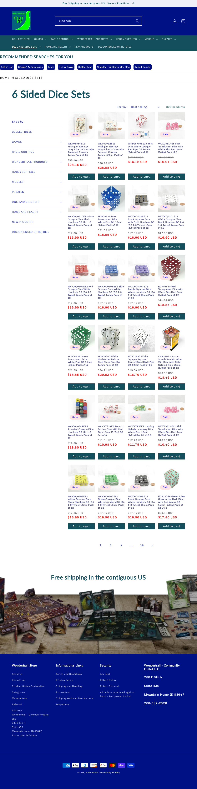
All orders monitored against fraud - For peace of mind (117, 694)
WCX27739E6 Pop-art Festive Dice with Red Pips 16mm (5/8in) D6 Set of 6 (111, 430)
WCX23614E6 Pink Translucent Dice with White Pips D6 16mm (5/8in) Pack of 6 (170, 147)
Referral (17, 704)
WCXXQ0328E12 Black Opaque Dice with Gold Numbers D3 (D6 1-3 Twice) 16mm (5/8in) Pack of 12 (141, 222)
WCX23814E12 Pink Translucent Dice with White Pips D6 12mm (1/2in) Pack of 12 (170, 430)
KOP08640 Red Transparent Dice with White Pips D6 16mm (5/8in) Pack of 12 (170, 290)
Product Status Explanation (28, 686)
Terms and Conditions (69, 674)
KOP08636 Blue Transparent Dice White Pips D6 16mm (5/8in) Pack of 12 (110, 220)
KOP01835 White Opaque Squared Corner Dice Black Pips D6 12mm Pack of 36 (141, 360)
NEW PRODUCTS (23, 222)
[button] (40, 39)
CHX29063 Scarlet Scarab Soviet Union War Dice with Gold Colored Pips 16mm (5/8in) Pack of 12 (170, 362)
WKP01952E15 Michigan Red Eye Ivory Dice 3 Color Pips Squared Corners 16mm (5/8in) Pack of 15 (111, 150)
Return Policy (108, 680)
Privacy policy (64, 680)
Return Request (109, 686)
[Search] (137, 21)
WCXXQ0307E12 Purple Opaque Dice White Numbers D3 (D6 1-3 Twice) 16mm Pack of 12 (141, 292)
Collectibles (85, 67)
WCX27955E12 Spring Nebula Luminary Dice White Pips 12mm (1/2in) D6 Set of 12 (141, 430)
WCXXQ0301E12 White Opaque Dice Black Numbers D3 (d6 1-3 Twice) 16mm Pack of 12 (171, 222)
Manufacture (20, 698)
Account (105, 674)
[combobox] (98, 21)
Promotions (63, 692)
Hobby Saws (66, 67)
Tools (51, 67)
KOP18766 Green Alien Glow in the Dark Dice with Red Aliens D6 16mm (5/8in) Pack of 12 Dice (171, 502)
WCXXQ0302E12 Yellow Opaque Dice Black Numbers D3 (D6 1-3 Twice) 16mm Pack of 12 (81, 502)
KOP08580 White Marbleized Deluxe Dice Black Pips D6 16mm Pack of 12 (109, 360)
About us (17, 674)
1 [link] (100, 545)
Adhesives (7, 67)
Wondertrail (92, 772)
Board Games (142, 67)
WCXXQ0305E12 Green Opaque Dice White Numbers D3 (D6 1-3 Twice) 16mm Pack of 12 (111, 502)
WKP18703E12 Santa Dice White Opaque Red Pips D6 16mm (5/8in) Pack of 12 (140, 147)
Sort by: (122, 107)
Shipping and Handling (69, 686)
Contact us (18, 680)
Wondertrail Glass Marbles (113, 67)
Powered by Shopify (109, 772)
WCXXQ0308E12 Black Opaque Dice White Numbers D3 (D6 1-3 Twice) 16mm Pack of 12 (141, 502)
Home (4, 78)
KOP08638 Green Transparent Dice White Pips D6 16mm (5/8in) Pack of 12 (80, 360)
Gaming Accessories (30, 67)
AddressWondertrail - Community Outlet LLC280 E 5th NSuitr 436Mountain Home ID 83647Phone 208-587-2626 (30, 723)
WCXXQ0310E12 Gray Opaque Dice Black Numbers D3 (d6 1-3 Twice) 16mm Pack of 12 (81, 222)
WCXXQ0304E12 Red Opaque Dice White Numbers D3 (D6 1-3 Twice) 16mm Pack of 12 (80, 292)
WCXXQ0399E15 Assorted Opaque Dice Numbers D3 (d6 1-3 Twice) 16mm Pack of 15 (81, 432)
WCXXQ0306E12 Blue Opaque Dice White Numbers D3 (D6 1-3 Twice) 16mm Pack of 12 (111, 292)
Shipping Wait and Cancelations (75, 698)
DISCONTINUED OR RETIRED (30, 232)
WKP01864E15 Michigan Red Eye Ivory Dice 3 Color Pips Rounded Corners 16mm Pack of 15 (81, 149)
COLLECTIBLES (22, 131)
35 (142, 545)
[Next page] (152, 545)
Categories (18, 692)
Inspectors (62, 704)
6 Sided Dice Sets (27, 78)
